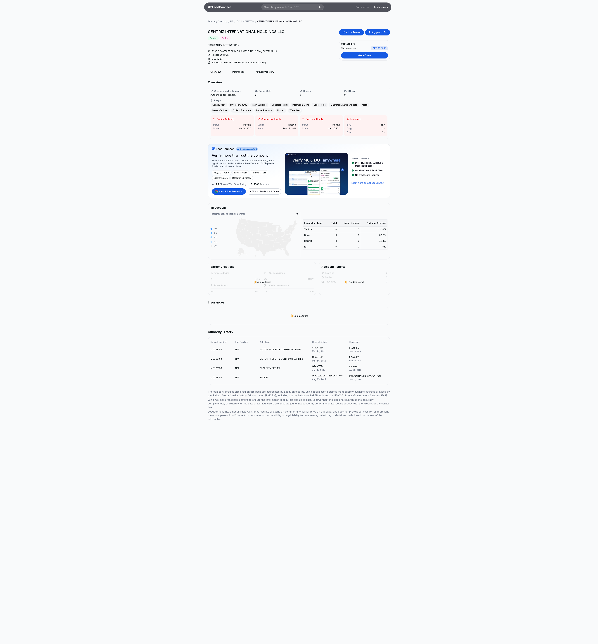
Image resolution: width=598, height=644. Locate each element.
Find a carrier (362, 7)
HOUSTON (248, 21)
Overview (215, 71)
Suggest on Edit (379, 32)
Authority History (265, 71)
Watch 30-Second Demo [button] (265, 191)
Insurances (238, 71)
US (231, 21)
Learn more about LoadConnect (367, 183)
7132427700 (379, 48)
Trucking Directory (217, 21)
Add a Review (353, 32)
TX (238, 21)
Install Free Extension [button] (230, 191)
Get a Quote (364, 55)
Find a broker (381, 7)
